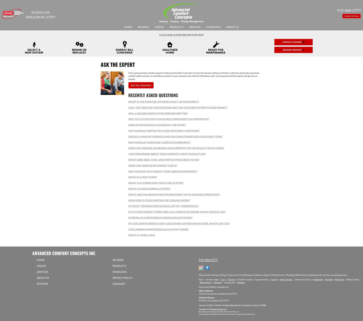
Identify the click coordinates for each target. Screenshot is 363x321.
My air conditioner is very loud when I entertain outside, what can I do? (179, 223)
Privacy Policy (123, 277)
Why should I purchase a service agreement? (159, 142)
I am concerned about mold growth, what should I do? (167, 153)
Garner (274, 279)
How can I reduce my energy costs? (152, 165)
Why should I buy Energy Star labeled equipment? (163, 171)
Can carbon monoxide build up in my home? (158, 229)
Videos (159, 27)
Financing (213, 27)
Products (176, 27)
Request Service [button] (292, 50)
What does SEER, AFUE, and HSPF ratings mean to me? (164, 159)
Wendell (218, 282)
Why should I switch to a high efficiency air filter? (164, 130)
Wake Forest (205, 282)
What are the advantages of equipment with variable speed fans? (174, 194)
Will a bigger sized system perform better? (158, 113)
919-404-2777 (208, 260)
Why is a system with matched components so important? (168, 119)
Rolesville (339, 279)
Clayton (231, 279)
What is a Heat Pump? (142, 177)
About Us (232, 27)
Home (128, 27)
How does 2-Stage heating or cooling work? (159, 200)
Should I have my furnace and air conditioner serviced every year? (175, 136)
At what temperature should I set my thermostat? (163, 206)
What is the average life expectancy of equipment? (163, 101)
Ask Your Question (141, 85)
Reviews (143, 27)
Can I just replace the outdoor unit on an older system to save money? (177, 107)
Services (195, 27)
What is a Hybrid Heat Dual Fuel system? (156, 182)
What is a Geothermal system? (149, 188)
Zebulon (241, 282)
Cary (223, 279)
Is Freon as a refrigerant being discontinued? (160, 217)
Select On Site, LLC (220, 309)
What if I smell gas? (141, 235)
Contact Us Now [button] (351, 16)
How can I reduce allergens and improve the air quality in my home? (176, 148)
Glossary (119, 283)
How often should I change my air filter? (157, 124)
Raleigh (329, 279)
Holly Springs (286, 279)
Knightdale (318, 279)
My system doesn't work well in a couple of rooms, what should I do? (177, 211)
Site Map (42, 283)
